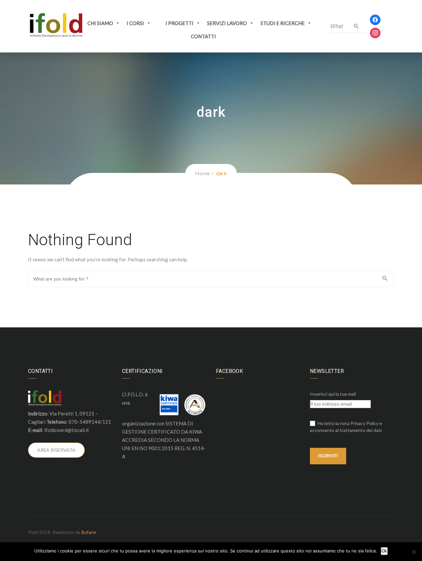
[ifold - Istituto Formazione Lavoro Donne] (56, 25)
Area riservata (56, 450)
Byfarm (89, 532)
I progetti (180, 23)
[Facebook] (375, 19)
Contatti (203, 36)
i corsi (135, 23)
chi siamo (100, 23)
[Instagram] (375, 32)
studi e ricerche (282, 23)
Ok (384, 550)
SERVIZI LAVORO (227, 23)
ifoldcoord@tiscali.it (66, 430)
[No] (413, 551)
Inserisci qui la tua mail (333, 394)
